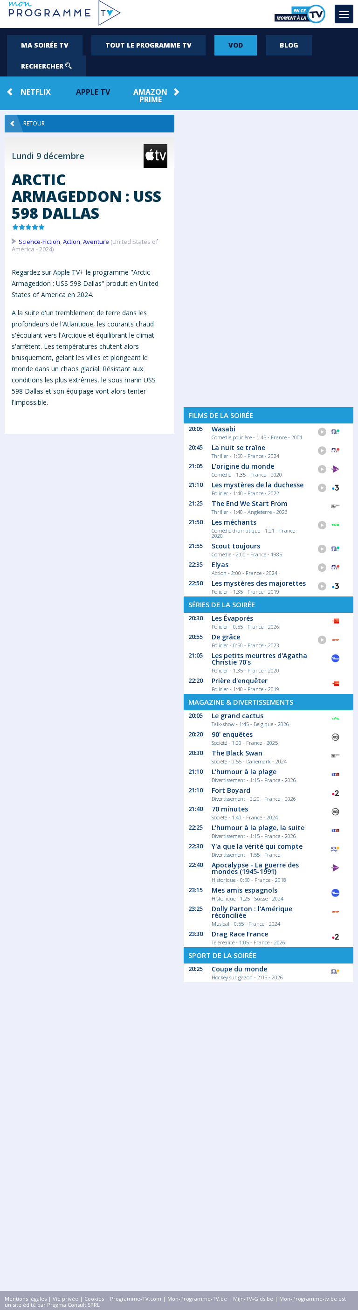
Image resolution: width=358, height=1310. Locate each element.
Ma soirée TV (45, 45)
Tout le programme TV (148, 45)
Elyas (220, 564)
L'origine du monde (243, 466)
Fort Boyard (231, 790)
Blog (289, 45)
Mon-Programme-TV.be (197, 1298)
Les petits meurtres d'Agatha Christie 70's (259, 658)
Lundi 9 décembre (48, 155)
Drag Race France (240, 933)
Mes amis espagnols (244, 890)
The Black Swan (237, 753)
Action (71, 241)
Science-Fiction (39, 241)
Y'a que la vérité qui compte (257, 846)
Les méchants (234, 522)
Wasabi (223, 428)
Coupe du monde (239, 968)
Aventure (96, 241)
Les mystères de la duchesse (257, 484)
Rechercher (43, 66)
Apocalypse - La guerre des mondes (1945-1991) (255, 868)
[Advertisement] (89, 514)
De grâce (226, 636)
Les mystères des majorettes (259, 583)
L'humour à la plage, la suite (258, 827)
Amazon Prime (150, 95)
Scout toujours (236, 545)
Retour (34, 123)
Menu (344, 14)
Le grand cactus (237, 715)
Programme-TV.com (135, 1298)
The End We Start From (250, 503)
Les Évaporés (232, 618)
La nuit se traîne (238, 447)
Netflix (36, 92)
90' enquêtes (232, 734)
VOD (235, 45)
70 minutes (230, 808)
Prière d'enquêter (240, 680)
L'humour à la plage (244, 771)
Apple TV (93, 92)
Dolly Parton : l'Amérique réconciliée (252, 912)
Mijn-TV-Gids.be (253, 1298)
